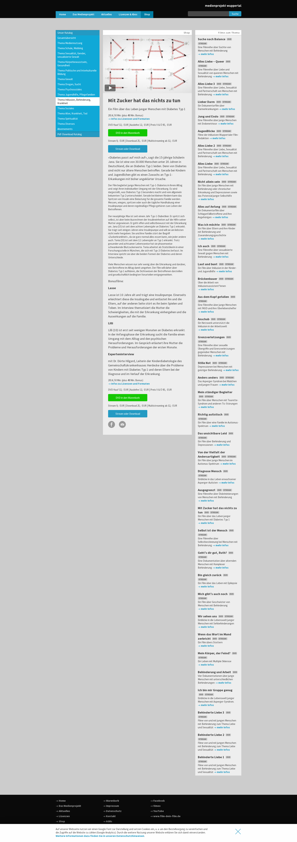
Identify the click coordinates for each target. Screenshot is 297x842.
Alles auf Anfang (209, 207)
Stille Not (204, 363)
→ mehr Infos (206, 54)
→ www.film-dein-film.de (165, 816)
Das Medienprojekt (83, 14)
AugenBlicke (207, 131)
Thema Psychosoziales (69, 89)
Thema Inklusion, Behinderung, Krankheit (74, 101)
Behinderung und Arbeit (215, 672)
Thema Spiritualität (67, 118)
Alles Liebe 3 (207, 84)
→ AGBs (107, 821)
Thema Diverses (66, 123)
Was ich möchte (209, 225)
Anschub (204, 319)
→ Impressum (111, 805)
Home (62, 14)
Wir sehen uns (208, 616)
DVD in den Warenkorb (128, 132)
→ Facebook (157, 800)
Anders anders (208, 377)
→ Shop (60, 821)
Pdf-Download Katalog (69, 134)
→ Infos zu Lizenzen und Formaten (129, 118)
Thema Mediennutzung (69, 43)
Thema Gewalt (65, 79)
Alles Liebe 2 (207, 146)
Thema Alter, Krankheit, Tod (72, 113)
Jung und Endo (208, 116)
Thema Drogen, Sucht (69, 84)
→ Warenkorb (111, 800)
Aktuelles (106, 14)
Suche (235, 13)
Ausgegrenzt (207, 490)
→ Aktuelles (63, 811)
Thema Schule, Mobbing (70, 48)
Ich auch (204, 246)
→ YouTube (157, 811)
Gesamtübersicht (66, 38)
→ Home (61, 800)
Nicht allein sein (209, 182)
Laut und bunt (208, 264)
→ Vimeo (155, 805)
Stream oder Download (128, 148)
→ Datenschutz (112, 811)
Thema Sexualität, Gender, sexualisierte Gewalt (71, 55)
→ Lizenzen (63, 816)
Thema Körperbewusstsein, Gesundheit (72, 63)
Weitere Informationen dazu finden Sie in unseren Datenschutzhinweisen (100, 836)
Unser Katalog (65, 32)
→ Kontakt (109, 816)
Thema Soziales (65, 108)
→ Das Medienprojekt (68, 805)
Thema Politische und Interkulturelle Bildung (77, 72)
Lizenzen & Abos (128, 14)
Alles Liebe (205, 164)
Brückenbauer (208, 279)
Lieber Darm (206, 102)
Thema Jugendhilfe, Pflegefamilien (76, 94)
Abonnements (65, 129)
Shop (147, 14)
